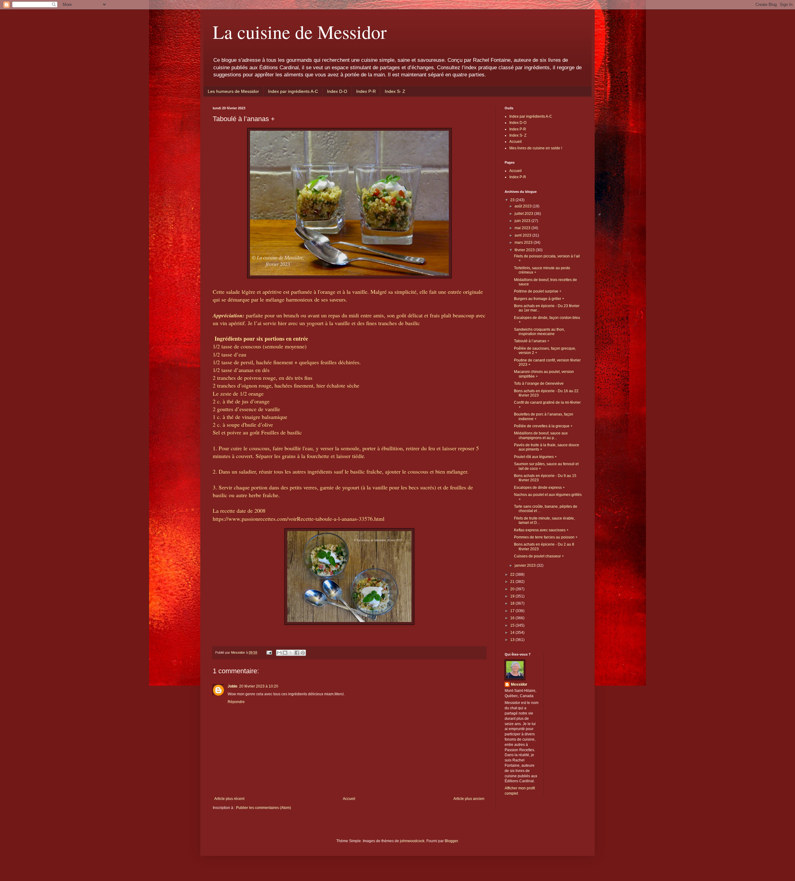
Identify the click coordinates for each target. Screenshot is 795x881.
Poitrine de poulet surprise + (537, 291)
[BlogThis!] (285, 653)
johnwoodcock (412, 841)
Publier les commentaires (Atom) (263, 808)
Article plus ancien (468, 799)
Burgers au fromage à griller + (539, 299)
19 (513, 596)
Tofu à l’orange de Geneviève (539, 383)
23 (513, 200)
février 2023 (525, 250)
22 (513, 574)
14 (513, 632)
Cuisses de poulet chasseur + (539, 556)
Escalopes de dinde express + (539, 487)
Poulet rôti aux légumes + (535, 457)
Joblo (232, 686)
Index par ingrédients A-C (293, 91)
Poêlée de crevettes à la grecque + (543, 426)
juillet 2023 (524, 213)
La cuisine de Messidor (300, 31)
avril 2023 (523, 235)
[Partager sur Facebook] (297, 653)
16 (513, 618)
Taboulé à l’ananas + (531, 341)
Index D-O (337, 91)
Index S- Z (395, 91)
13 (513, 640)
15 (513, 625)
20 (513, 589)
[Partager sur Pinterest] (303, 653)
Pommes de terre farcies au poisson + (546, 537)
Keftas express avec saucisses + (541, 530)
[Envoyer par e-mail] (279, 653)
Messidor (519, 684)
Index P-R (366, 91)
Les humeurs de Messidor (233, 91)
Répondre (236, 702)
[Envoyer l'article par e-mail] (269, 652)
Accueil (349, 799)
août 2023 (524, 206)
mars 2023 (524, 242)
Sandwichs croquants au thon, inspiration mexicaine (539, 331)
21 (513, 581)
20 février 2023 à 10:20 (258, 686)
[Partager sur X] (291, 653)
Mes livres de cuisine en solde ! (535, 148)
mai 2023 (523, 228)
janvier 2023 (526, 565)
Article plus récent (229, 799)
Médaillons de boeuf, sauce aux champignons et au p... (541, 435)
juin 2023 (523, 221)
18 (513, 603)
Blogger (451, 841)
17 (513, 611)
